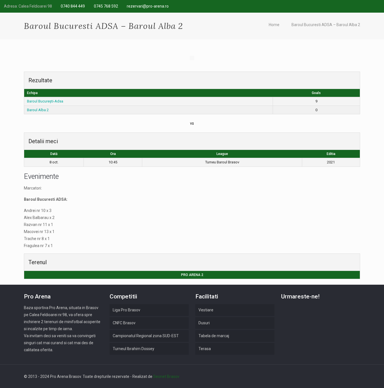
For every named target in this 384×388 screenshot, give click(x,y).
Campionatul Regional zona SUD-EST (146, 336)
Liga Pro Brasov (126, 310)
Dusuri (204, 323)
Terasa (204, 348)
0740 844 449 (73, 6)
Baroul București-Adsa (45, 101)
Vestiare (205, 310)
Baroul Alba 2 (38, 110)
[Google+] (362, 6)
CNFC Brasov (124, 323)
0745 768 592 (106, 6)
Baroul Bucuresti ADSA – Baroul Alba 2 (326, 24)
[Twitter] (369, 6)
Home (274, 24)
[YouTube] (377, 6)
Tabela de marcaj (213, 336)
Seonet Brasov (166, 376)
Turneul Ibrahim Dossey (133, 348)
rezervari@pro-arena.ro (148, 6)
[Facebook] (354, 6)
